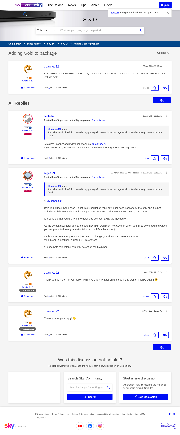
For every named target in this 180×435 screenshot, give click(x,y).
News (72, 5)
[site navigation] (10, 5)
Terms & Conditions (60, 414)
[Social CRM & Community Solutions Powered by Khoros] (168, 426)
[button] (167, 66)
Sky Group (41, 417)
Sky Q (90, 19)
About (95, 5)
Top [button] (173, 413)
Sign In (165, 5)
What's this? (27, 81)
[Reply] (165, 88)
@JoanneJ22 (54, 129)
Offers (108, 5)
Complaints (127, 414)
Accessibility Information (108, 414)
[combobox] (96, 30)
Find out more (98, 120)
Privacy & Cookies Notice (83, 414)
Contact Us (140, 414)
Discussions (55, 5)
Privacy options (42, 414)
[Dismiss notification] (168, 12)
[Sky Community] (28, 5)
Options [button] (161, 52)
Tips (83, 5)
